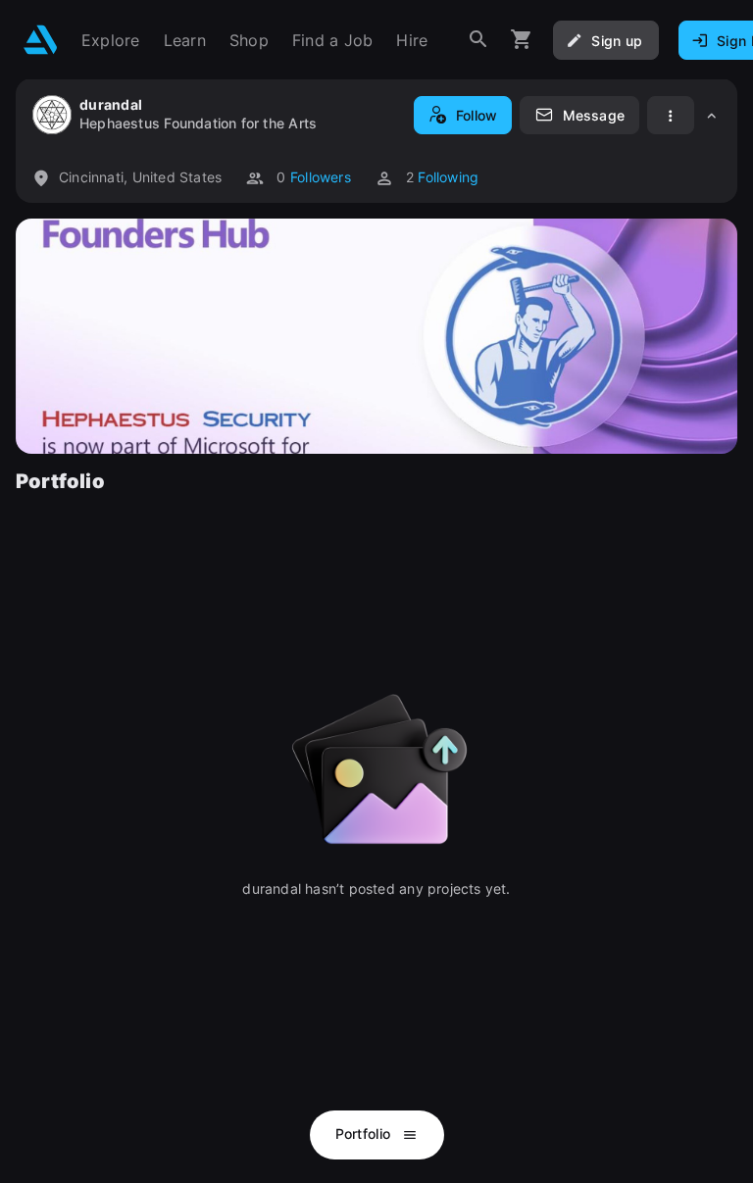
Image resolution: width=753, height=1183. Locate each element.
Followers (320, 177)
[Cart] (521, 40)
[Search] (478, 40)
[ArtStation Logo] (41, 40)
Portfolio (365, 1133)
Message (594, 115)
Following (448, 177)
